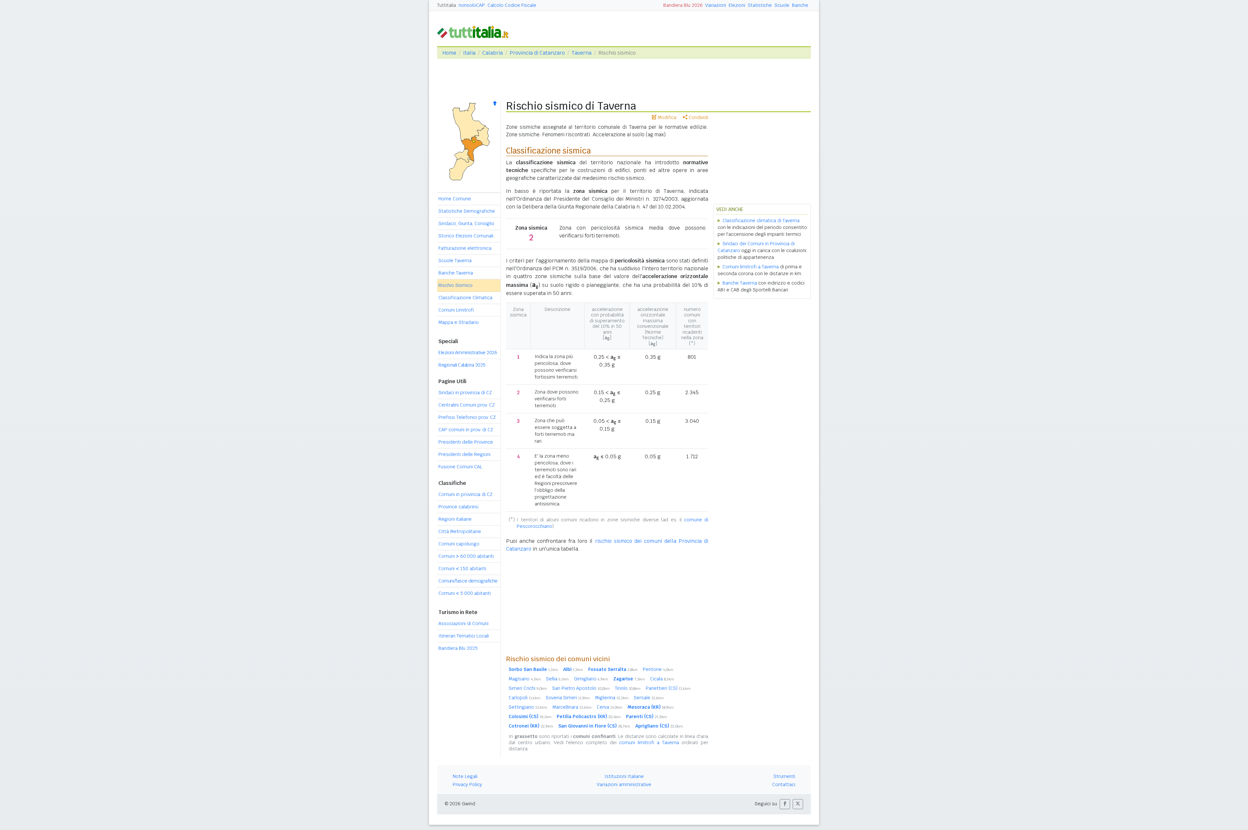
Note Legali (465, 776)
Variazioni (715, 5)
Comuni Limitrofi (456, 310)
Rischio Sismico (455, 285)
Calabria (492, 52)
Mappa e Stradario (458, 322)
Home (449, 52)
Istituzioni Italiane (624, 776)
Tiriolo (628, 688)
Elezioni (737, 5)
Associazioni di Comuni (463, 623)
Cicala (662, 679)
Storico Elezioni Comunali (465, 236)
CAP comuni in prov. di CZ (465, 430)
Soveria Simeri (568, 698)
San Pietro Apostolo (581, 688)
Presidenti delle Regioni (464, 454)
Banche (800, 5)
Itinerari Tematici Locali (463, 636)
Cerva (609, 707)
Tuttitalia (446, 5)
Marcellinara (572, 707)
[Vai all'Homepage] (475, 31)
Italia (469, 52)
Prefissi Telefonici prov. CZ (467, 417)
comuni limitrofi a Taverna (649, 742)
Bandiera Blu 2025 (458, 648)
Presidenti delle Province (465, 442)
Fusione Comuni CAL (460, 467)
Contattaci (783, 784)
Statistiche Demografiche (466, 211)
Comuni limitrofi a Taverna (750, 267)
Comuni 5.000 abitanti (464, 593)
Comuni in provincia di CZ (465, 494)
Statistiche (760, 5)
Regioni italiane (455, 519)
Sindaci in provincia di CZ (465, 392)
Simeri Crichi (528, 688)
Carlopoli (524, 698)
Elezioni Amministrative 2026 (467, 352)
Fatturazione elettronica (464, 248)
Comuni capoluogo (458, 544)
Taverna (582, 52)
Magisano (525, 679)
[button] (785, 804)
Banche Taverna (455, 273)
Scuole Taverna (455, 260)
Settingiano (528, 707)
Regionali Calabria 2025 (462, 365)
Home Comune (454, 199)
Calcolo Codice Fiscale (512, 5)
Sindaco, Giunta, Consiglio (466, 223)
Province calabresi (458, 507)
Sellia (557, 679)
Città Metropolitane (459, 531)
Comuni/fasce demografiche (468, 581)
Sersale (649, 698)
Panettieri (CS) (668, 688)
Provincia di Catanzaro (537, 52)
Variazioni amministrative (624, 784)
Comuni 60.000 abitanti (466, 556)
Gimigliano (591, 679)
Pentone (658, 669)
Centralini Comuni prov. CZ (466, 405)
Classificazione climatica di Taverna (761, 220)
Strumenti (784, 776)
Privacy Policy (467, 784)
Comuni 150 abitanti (462, 568)
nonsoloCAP (472, 5)
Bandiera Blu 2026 (683, 5)
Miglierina (612, 698)
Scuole (781, 5)
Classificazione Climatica (465, 298)
